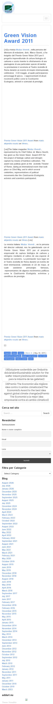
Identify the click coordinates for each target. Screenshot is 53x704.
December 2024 (9, 506)
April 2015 (6, 619)
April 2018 (6, 587)
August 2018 (7, 579)
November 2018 (9, 576)
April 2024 (6, 512)
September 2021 (9, 541)
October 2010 (8, 686)
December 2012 (9, 648)
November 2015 (9, 613)
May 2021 (6, 549)
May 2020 (6, 558)
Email (4, 439)
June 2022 (6, 529)
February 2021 (8, 555)
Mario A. (29, 353)
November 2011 (9, 672)
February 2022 (8, 538)
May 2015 (6, 616)
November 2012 (9, 651)
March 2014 (7, 637)
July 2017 (6, 596)
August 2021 (7, 544)
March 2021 (7, 552)
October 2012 (8, 654)
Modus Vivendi (22, 49)
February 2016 (8, 608)
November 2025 (9, 494)
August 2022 (8, 526)
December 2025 (9, 491)
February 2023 (8, 518)
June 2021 (6, 547)
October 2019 (8, 561)
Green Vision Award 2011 (20, 38)
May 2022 (6, 532)
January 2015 (8, 622)
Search (46, 413)
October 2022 (8, 520)
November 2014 (9, 628)
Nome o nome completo (12, 429)
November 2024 (9, 509)
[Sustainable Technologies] (8, 7)
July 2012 (6, 660)
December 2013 (9, 640)
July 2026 (6, 485)
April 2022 (6, 535)
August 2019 (7, 564)
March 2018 (7, 590)
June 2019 (6, 567)
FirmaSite (12, 702)
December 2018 (9, 573)
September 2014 (9, 631)
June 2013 (6, 646)
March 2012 (7, 663)
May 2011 (6, 677)
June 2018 (6, 581)
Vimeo (25, 143)
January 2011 (7, 680)
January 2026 (8, 488)
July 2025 (6, 503)
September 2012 (9, 657)
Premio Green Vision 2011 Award (18, 140)
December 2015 (9, 611)
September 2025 (9, 497)
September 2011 (9, 675)
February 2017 (8, 602)
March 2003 (7, 689)
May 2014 (6, 634)
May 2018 (6, 584)
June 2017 (6, 599)
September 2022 (9, 523)
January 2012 (8, 669)
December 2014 (9, 625)
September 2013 (9, 643)
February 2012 (8, 666)
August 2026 (8, 482)
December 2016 (9, 605)
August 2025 (8, 500)
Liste (4, 449)
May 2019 (6, 570)
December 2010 (9, 683)
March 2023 (7, 515)
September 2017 (9, 593)
